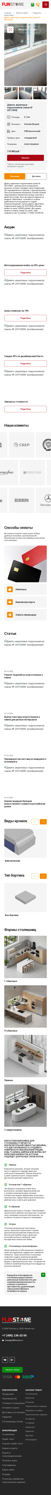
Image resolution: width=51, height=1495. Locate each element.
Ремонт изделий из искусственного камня (23, 676)
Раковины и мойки (34, 1410)
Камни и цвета (9, 1448)
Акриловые (9, 15)
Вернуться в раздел (28, 29)
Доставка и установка (13, 1412)
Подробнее (26, 273)
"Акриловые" (17, 199)
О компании (8, 1434)
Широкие (30, 1431)
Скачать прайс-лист (12, 1443)
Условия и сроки (10, 1407)
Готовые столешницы (13, 1403)
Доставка (36, 176)
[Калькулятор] (32, 4)
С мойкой (30, 1423)
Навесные (30, 1427)
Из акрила (30, 1419)
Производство (9, 1398)
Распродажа (31, 1439)
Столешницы (32, 1394)
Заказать (25, 158)
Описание (14, 176)
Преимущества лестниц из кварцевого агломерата (25, 760)
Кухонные (30, 1398)
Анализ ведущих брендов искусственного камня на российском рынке (24, 804)
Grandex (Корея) (39, 192)
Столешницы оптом (12, 1421)
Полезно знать (9, 1460)
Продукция (8, 1394)
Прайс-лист (8, 1439)
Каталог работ (22, 13)
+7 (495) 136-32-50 (14, 1335)
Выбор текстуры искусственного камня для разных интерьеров (22, 718)
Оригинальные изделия (36, 1414)
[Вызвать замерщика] (38, 4)
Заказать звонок (12, 1370)
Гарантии (7, 1416)
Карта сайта (8, 1469)
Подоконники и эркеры (36, 1406)
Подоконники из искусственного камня (38, 13)
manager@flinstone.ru (14, 1340)
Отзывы (6, 1474)
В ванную (30, 1402)
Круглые (29, 1435)
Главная (7, 13)
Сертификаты (9, 1465)
